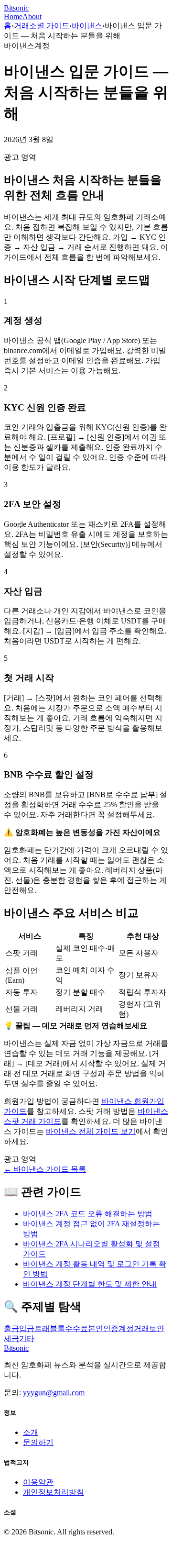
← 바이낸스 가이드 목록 (45, 1169)
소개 (30, 1432)
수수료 (76, 1328)
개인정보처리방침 (53, 1492)
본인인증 (103, 1328)
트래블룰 (49, 1328)
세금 (11, 1338)
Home (13, 16)
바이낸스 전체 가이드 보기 (91, 1131)
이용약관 (38, 1482)
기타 (26, 1338)
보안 (156, 1328)
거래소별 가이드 (41, 26)
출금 (11, 1328)
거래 (141, 1328)
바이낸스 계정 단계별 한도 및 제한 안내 (90, 1284)
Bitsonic (16, 8)
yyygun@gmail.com (54, 1392)
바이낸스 (87, 26)
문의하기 (38, 1442)
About (32, 16)
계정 (126, 1328)
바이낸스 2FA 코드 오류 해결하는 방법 (87, 1214)
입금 (26, 1328)
